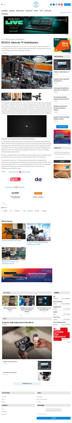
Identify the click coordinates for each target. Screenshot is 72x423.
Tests (41, 11)
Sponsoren (4, 14)
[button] (50, 73)
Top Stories (6, 293)
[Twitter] (56, 5)
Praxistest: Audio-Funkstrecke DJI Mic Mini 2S (17, 323)
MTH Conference (57, 301)
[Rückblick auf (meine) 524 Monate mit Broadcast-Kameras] (27, 301)
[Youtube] (62, 5)
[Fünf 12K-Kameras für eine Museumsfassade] (44, 301)
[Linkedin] (51, 5)
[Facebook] (54, 5)
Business (12, 11)
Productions (20, 11)
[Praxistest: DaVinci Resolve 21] (44, 365)
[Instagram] (59, 5)
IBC (54, 296)
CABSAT (55, 312)
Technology (29, 11)
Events (36, 11)
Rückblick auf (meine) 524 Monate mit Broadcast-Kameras (60, 108)
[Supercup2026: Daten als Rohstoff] (10, 301)
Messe (4, 204)
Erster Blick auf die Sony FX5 (10, 372)
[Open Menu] (2, 4)
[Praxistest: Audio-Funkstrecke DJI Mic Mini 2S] (27, 342)
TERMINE (56, 293)
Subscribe (67, 4)
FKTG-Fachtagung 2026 (59, 322)
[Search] (4, 4)
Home (2, 39)
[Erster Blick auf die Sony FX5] (44, 376)
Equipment (4, 11)
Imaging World (57, 307)
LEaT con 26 (56, 317)
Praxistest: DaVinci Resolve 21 (61, 72)
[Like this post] (11, 210)
